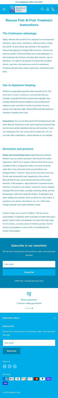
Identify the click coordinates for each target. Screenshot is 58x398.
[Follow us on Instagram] (15, 366)
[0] (53, 9)
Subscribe (29, 272)
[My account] (47, 9)
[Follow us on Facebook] (4, 366)
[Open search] (42, 9)
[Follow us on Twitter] (10, 366)
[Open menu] (4, 9)
